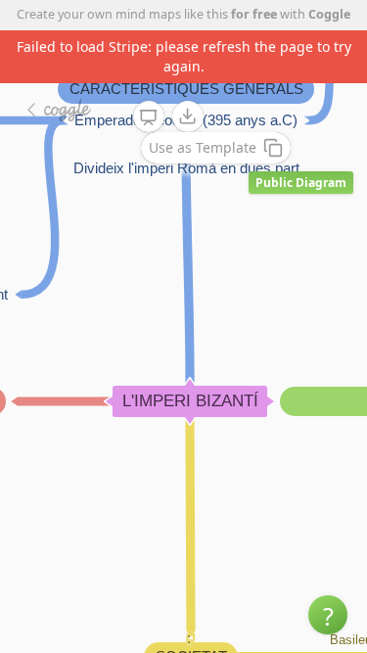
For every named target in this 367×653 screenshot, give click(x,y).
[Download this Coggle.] (188, 116)
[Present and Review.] (148, 117)
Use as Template (202, 147)
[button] (327, 614)
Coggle (329, 14)
